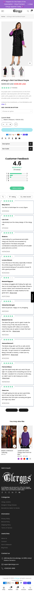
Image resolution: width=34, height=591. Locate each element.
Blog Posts (4, 548)
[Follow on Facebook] (2, 492)
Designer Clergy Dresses (9, 505)
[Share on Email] (19, 138)
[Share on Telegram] (16, 138)
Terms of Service (6, 528)
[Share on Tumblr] (12, 138)
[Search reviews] (3, 197)
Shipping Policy (6, 525)
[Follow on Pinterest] (16, 492)
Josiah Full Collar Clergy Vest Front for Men (24, 452)
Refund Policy (5, 522)
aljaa (20, 580)
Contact (4, 541)
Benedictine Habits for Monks (10, 508)
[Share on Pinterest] (9, 138)
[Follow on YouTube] (19, 492)
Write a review (17, 188)
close (30, 4)
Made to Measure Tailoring (7, 451)
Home (3, 16)
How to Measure (6, 544)
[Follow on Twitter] (5, 492)
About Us (4, 538)
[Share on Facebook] (2, 138)
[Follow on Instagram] (9, 492)
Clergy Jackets (6, 502)
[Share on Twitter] (5, 138)
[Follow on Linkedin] (12, 492)
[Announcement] (14, 4)
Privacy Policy (5, 519)
